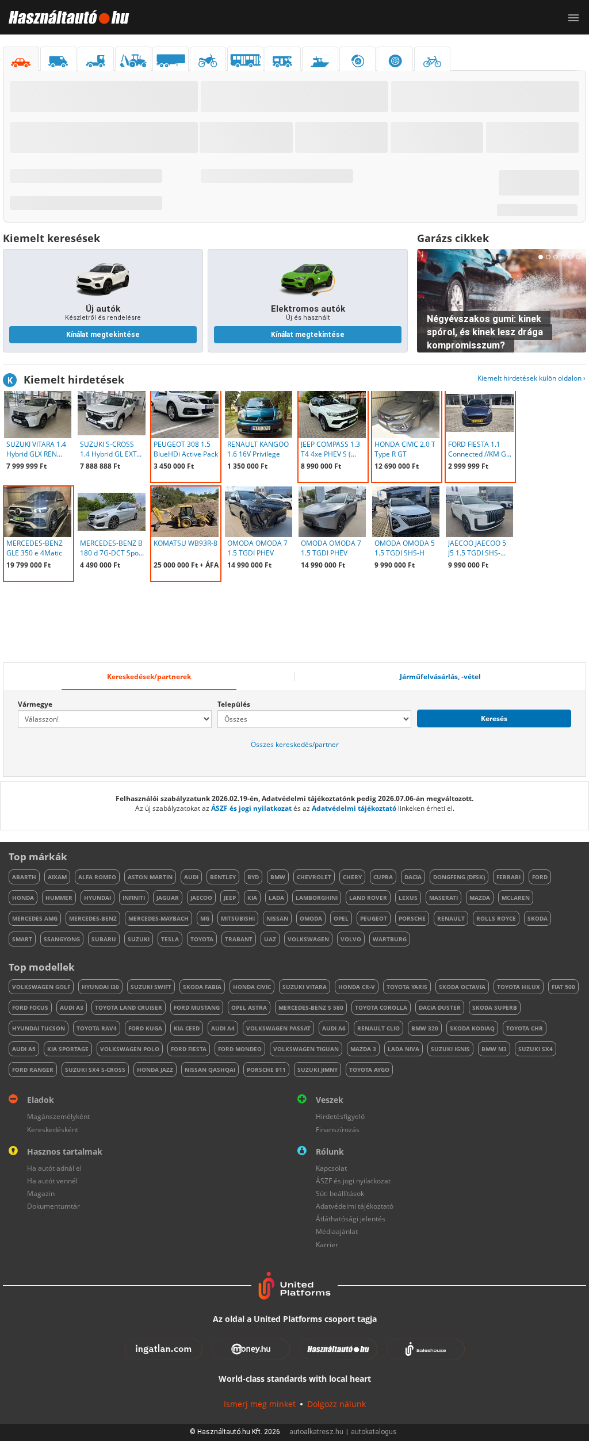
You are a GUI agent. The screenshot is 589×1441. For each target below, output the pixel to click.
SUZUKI (139, 939)
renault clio (378, 1028)
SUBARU (103, 939)
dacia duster (440, 1007)
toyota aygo (369, 1070)
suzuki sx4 (535, 1049)
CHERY (352, 877)
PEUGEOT (373, 918)
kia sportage (68, 1049)
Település (233, 704)
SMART (22, 939)
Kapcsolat (331, 1168)
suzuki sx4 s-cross (95, 1070)
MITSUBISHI (238, 918)
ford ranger (32, 1070)
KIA (252, 898)
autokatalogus (374, 1432)
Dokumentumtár (53, 1206)
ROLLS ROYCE (496, 918)
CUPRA (383, 877)
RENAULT (451, 918)
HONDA (23, 898)
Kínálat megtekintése (103, 335)
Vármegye (35, 704)
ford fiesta (188, 1049)
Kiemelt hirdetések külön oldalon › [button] (531, 378)
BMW (277, 877)
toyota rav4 (97, 1028)
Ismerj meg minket (260, 1403)
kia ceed (187, 1028)
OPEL (341, 918)
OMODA (311, 918)
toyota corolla (381, 1007)
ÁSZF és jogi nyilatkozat (251, 808)
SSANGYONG (62, 939)
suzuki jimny (317, 1070)
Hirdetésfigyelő (340, 1116)
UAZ (270, 939)
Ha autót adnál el (54, 1168)
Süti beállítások (340, 1193)
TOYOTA (201, 939)
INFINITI (134, 898)
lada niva (403, 1049)
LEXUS (408, 898)
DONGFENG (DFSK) (459, 877)
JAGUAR (167, 898)
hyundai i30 (100, 987)
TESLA (170, 939)
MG (204, 918)
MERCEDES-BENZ (93, 918)
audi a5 (24, 1049)
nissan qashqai (210, 1070)
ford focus (30, 1007)
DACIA (413, 877)
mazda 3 (363, 1049)
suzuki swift (151, 987)
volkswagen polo (129, 1049)
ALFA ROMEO (97, 877)
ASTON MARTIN (150, 877)
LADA (276, 898)
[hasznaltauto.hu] (64, 17)
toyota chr (524, 1028)
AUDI (191, 877)
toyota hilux (518, 987)
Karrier (327, 1245)
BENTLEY (223, 877)
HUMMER (58, 898)
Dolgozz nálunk (336, 1403)
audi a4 (223, 1028)
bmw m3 (494, 1049)
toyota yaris (407, 987)
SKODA (537, 918)
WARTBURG (390, 939)
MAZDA (479, 898)
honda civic (252, 987)
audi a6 (334, 1028)
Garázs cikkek (453, 238)
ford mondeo (240, 1049)
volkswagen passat (278, 1028)
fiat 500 (563, 987)
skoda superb (494, 1007)
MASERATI (443, 898)
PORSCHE (412, 918)
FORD (540, 877)
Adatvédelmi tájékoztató (354, 808)
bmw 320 (424, 1028)
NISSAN (277, 918)
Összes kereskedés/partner (295, 744)
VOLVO (351, 939)
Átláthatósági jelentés (350, 1219)
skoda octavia (462, 987)
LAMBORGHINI (317, 898)
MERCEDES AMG (35, 918)
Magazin (41, 1193)
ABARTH (24, 877)
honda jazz (155, 1070)
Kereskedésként (52, 1130)
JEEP (230, 898)
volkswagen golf (41, 987)
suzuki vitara (304, 987)
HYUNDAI (97, 898)
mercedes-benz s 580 (310, 1007)
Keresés (494, 718)
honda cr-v (356, 987)
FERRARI (508, 877)
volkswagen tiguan (306, 1049)
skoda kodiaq (472, 1028)
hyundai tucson (38, 1028)
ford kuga (145, 1028)
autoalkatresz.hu (316, 1432)
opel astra (249, 1007)
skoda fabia (202, 987)
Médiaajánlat (337, 1231)
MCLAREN (516, 898)
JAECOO (201, 898)
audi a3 (71, 1007)
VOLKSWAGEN (308, 939)
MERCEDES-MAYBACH (158, 918)
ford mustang (197, 1007)
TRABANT (239, 939)
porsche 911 (266, 1070)
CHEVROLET (314, 877)
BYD (253, 877)
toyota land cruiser (128, 1007)
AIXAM (57, 877)
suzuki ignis (450, 1049)
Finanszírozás (337, 1130)
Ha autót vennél (52, 1181)
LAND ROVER (368, 898)
